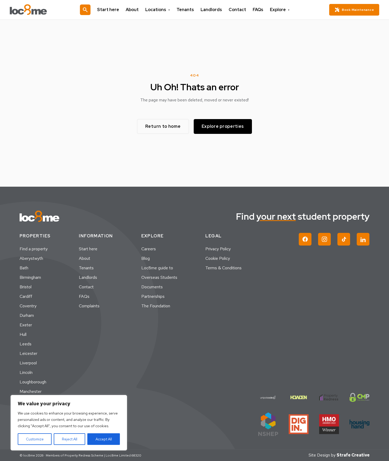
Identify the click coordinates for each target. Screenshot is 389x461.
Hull (23, 334)
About (132, 9)
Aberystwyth (31, 258)
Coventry (28, 306)
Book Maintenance (358, 10)
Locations (155, 9)
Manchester (31, 391)
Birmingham (30, 277)
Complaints (89, 306)
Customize (35, 439)
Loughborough (33, 382)
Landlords (211, 9)
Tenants (185, 9)
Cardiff (26, 296)
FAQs (258, 9)
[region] (69, 422)
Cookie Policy (217, 258)
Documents (152, 287)
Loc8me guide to (157, 268)
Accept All (104, 439)
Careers (148, 249)
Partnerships (153, 296)
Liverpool (28, 363)
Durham (27, 315)
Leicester (28, 353)
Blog (145, 258)
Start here (108, 9)
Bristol (25, 287)
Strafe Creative (353, 455)
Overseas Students (159, 277)
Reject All (69, 439)
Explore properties (223, 126)
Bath (24, 268)
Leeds (25, 344)
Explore (278, 9)
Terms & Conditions (223, 268)
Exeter (26, 325)
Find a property (34, 249)
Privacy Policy (218, 249)
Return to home (163, 126)
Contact (237, 9)
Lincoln (26, 372)
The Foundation (155, 306)
